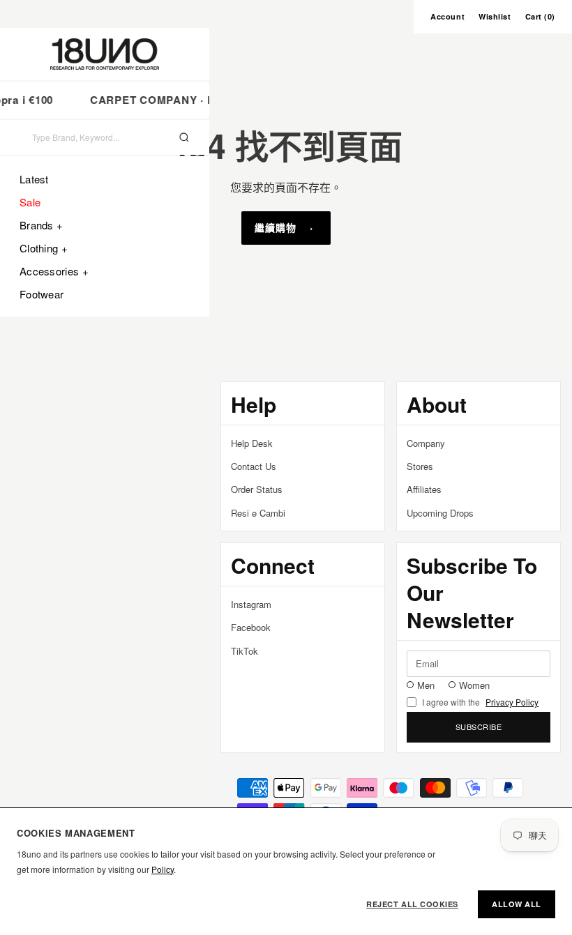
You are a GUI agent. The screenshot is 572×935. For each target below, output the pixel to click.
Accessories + (54, 271)
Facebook (251, 627)
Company (426, 443)
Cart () (540, 16)
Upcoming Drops (440, 512)
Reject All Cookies (412, 904)
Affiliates (424, 489)
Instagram (251, 604)
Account (447, 16)
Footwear (41, 294)
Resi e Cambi (258, 512)
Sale (30, 202)
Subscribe (479, 726)
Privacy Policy (512, 702)
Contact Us (253, 466)
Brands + (41, 225)
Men (426, 685)
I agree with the (480, 702)
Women (474, 685)
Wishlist (495, 16)
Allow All (516, 904)
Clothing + (44, 248)
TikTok (244, 650)
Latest (34, 179)
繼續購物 (275, 227)
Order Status (257, 489)
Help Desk (252, 443)
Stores (420, 466)
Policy (162, 869)
